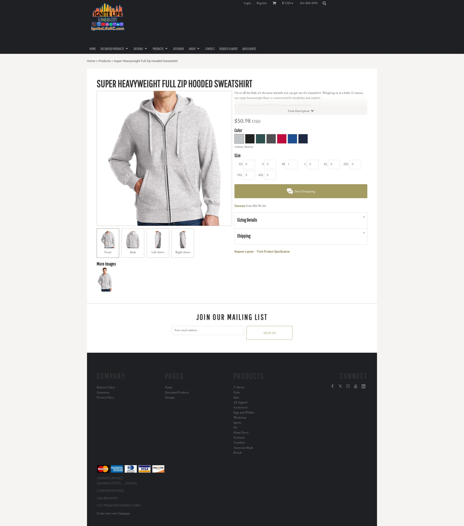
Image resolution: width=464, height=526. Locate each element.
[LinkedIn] (363, 386)
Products (104, 61)
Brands (237, 453)
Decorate (239, 206)
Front (107, 252)
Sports (237, 423)
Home (91, 61)
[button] (289, 3)
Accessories (240, 408)
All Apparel (240, 402)
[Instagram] (348, 386)
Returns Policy (106, 388)
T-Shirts (238, 388)
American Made (243, 448)
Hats (236, 398)
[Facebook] (332, 386)
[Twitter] (340, 386)
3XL (239, 175)
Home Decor (241, 433)
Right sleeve (182, 252)
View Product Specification (273, 252)
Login (247, 3)
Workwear (239, 418)
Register (262, 3)
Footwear (239, 438)
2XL (346, 164)
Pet (235, 428)
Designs (170, 398)
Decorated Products (177, 393)
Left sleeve (158, 252)
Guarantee (103, 393)
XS (240, 164)
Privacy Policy (105, 398)
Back (133, 252)
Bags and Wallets (243, 413)
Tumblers (239, 443)
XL (325, 164)
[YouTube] (355, 386)
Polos (236, 393)
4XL (261, 175)
